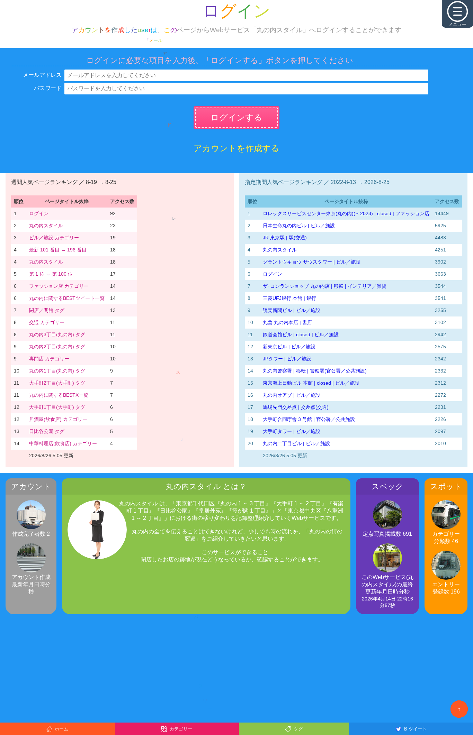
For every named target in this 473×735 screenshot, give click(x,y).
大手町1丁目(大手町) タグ (57, 407)
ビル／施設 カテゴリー (54, 237)
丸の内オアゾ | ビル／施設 (291, 395)
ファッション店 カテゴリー (59, 286)
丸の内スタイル (46, 225)
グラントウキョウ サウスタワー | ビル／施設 (311, 262)
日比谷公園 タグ (46, 431)
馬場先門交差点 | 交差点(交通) (296, 407)
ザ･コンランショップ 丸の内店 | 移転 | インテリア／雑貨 (324, 286)
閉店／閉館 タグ (46, 310)
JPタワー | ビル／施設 (287, 358)
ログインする (236, 117)
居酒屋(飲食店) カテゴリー (58, 419)
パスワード (48, 88)
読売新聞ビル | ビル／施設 (291, 310)
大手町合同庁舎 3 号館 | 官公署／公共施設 (309, 419)
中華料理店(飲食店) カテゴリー (63, 443)
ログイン (38, 213)
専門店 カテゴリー (49, 358)
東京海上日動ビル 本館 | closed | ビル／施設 (311, 383)
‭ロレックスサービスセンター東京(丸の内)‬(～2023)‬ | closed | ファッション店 (346, 213)
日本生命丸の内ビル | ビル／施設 (299, 225)
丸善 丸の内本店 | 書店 (287, 322)
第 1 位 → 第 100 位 (51, 274)
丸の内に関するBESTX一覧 (58, 395)
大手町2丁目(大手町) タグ (57, 383)
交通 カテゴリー (46, 322)
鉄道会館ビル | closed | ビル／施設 (301, 334)
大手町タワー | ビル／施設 (291, 431)
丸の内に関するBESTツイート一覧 (67, 298)
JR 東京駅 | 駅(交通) (285, 237)
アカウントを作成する (236, 148)
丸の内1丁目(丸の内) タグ (57, 371)
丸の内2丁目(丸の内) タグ (57, 346)
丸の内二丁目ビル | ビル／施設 (296, 443)
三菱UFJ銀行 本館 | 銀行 (289, 298)
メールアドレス (42, 75)
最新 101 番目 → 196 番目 (58, 249)
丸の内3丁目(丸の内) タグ (57, 334)
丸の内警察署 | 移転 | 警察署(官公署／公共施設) (315, 371)
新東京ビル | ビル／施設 (289, 346)
